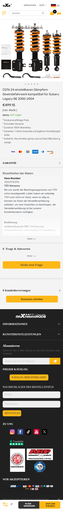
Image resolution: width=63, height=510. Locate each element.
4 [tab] (34, 84)
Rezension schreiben (32, 299)
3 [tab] (31, 84)
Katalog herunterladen (29, 377)
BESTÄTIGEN (12, 413)
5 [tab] (37, 84)
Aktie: (6, 115)
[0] (52, 12)
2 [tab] (28, 84)
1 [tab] (25, 84)
